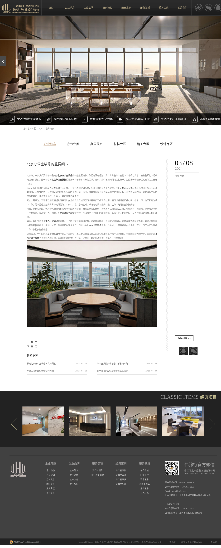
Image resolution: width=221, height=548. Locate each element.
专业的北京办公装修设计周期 (40, 371)
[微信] (208, 7)
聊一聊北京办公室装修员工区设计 (112, 371)
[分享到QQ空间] (183, 351)
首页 (51, 7)
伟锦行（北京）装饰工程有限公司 (115, 542)
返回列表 (184, 338)
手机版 (172, 542)
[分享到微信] (193, 351)
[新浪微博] (198, 7)
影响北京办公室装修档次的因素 (41, 364)
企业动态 (50, 128)
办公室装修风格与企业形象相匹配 (112, 364)
